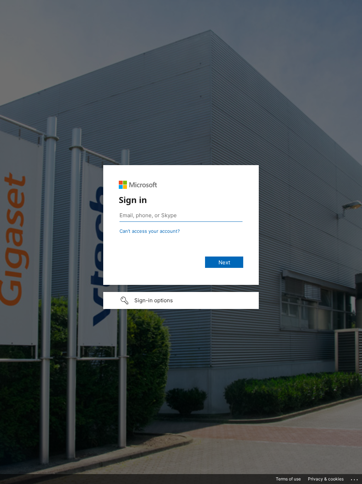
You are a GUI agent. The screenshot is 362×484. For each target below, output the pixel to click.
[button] (181, 300)
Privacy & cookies (326, 479)
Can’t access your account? (149, 231)
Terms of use (288, 479)
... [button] (355, 478)
